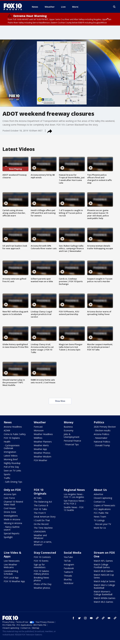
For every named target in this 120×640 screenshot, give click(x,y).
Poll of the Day (11, 466)
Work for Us (100, 527)
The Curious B (41, 505)
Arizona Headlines (13, 426)
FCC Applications (102, 509)
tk (97, 618)
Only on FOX (12, 490)
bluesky (103, 618)
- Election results (102, 430)
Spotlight (8, 537)
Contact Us (99, 501)
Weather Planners (43, 441)
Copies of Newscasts (104, 505)
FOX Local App (11, 577)
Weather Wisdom (42, 456)
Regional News (74, 490)
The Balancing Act (43, 501)
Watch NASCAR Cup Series (104, 576)
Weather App (40, 449)
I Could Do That (42, 520)
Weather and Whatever (40, 537)
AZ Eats (38, 497)
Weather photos (42, 587)
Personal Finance (72, 440)
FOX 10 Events (41, 560)
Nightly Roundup (12, 463)
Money (68, 422)
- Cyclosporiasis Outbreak (12, 447)
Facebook (69, 568)
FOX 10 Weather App (14, 581)
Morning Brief (11, 459)
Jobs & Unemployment (71, 435)
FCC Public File (101, 512)
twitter (79, 618)
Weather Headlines (43, 434)
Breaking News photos (41, 579)
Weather (40, 422)
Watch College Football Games (102, 566)
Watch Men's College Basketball (104, 586)
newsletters (115, 618)
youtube (91, 618)
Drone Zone (10, 511)
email (109, 618)
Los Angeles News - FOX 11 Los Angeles (74, 495)
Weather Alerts (41, 445)
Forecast (38, 426)
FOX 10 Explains (12, 437)
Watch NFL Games (103, 560)
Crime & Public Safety (15, 434)
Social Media (72, 552)
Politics (99, 422)
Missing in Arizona (13, 523)
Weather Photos (42, 452)
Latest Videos (11, 455)
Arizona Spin (10, 494)
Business (68, 426)
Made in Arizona (12, 519)
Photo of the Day (42, 584)
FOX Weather (40, 460)
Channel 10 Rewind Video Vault (13, 503)
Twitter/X (68, 571)
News (8, 422)
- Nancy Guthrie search (12, 528)
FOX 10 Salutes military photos (41, 572)
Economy (68, 430)
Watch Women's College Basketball (103, 593)
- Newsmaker (100, 437)
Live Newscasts (12, 560)
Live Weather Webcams (10, 566)
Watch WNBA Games (104, 598)
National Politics (102, 441)
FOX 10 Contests (42, 557)
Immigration (10, 451)
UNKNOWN (40, 531)
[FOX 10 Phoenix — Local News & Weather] (14, 6)
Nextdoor (68, 583)
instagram (85, 618)
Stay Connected (45, 552)
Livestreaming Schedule (11, 572)
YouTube (68, 557)
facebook (73, 618)
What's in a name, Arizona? (43, 543)
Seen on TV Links (12, 470)
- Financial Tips (71, 444)
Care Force (9, 497)
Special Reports (11, 533)
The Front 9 (40, 512)
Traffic (7, 478)
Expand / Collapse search (114, 6)
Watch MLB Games (103, 571)
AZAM (7, 430)
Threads (68, 575)
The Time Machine (43, 527)
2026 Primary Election (105, 426)
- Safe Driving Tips (13, 481)
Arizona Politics (101, 434)
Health (7, 441)
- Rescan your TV (102, 524)
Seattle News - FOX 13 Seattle (73, 509)
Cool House (10, 508)
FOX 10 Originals (40, 491)
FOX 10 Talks (40, 509)
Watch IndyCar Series (104, 581)
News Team (100, 516)
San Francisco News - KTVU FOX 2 (75, 502)
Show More (60, 401)
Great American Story (44, 516)
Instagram (69, 564)
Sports (7, 474)
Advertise (98, 494)
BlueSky (68, 579)
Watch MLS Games (103, 601)
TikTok (67, 560)
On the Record (41, 524)
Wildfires (38, 437)
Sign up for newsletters (39, 566)
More (75, 6)
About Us (100, 490)
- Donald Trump (102, 445)
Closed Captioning (103, 497)
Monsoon (39, 430)
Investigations (11, 515)
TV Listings (99, 520)
